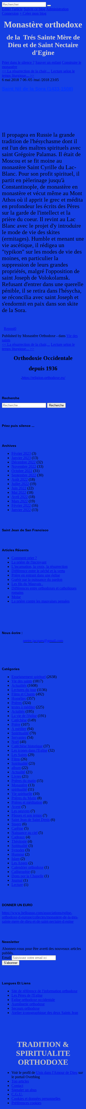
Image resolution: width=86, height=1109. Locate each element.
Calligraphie (20, 872)
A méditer (18, 729)
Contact (17, 1085)
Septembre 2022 (23, 475)
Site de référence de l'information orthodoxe (44, 991)
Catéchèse (19, 720)
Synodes (17, 850)
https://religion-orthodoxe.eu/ (43, 378)
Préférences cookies (26, 1103)
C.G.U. (17, 1094)
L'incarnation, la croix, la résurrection (39, 566)
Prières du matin (23, 781)
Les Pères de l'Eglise (27, 995)
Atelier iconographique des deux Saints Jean (44, 1013)
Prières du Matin (23, 798)
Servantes (18, 737)
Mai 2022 (18, 492)
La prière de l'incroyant (28, 562)
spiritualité (19, 789)
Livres (16, 776)
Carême (17, 828)
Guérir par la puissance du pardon (36, 579)
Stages (16, 824)
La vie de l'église (24, 716)
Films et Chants (23, 694)
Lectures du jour (23, 690)
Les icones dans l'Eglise (29, 750)
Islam (15, 859)
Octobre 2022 (21, 471)
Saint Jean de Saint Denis (30, 820)
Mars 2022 (19, 501)
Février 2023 (21, 453)
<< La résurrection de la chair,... (26, 71)
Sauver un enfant (48, 62)
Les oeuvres (20, 811)
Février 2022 (21, 505)
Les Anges (19, 863)
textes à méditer (23, 707)
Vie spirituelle (21, 794)
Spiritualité (19, 763)
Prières (16, 703)
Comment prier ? (24, 558)
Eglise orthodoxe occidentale (33, 1000)
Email (6, 957)
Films (15, 759)
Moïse (16, 597)
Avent (16, 807)
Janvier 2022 (21, 510)
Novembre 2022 (23, 466)
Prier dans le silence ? (18, 62)
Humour (17, 854)
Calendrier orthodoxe (27, 867)
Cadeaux (18, 837)
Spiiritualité (20, 733)
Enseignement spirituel (28, 677)
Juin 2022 (18, 488)
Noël (15, 742)
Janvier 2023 (21, 458)
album (16, 768)
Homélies (18, 698)
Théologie (19, 841)
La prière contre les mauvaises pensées (40, 601)
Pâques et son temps (26, 815)
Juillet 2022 (20, 484)
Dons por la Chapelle (27, 876)
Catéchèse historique (27, 746)
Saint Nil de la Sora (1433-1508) (37, 88)
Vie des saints (21, 681)
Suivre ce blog (34, 9)
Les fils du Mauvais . (27, 584)
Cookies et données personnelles (35, 1098)
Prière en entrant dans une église (35, 575)
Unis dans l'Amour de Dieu (56, 1073)
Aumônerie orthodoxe (28, 1004)
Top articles (20, 1081)
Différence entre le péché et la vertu (38, 571)
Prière (15, 724)
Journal (16, 880)
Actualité (18, 772)
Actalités (18, 711)
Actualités (19, 685)
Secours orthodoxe (25, 1008)
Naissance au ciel (24, 833)
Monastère (19, 785)
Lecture (17, 885)
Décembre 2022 (23, 462)
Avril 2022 (19, 497)
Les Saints (19, 755)
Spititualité (19, 846)
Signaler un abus (24, 1090)
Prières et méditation (26, 802)
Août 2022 (19, 479)
